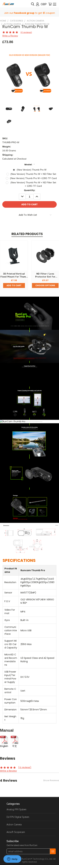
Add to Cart (14, 285)
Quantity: (29, 190)
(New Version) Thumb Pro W (31, 169)
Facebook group (24, 13)
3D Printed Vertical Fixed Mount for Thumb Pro (13, 277)
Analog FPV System (16, 809)
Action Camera (14, 824)
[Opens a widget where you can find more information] (12, 859)
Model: (29, 164)
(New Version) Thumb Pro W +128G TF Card (33, 178)
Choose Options (45, 285)
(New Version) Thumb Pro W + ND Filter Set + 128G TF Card (33, 184)
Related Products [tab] (27, 234)
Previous (5, 862)
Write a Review (10, 35)
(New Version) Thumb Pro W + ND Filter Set (33, 174)
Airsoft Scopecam (16, 832)
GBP (44, 4)
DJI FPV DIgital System (18, 817)
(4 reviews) (26, 32)
